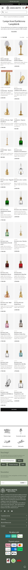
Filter (4, 37)
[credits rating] (19, 560)
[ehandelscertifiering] (13, 560)
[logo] (13, 8)
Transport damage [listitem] (13, 464)
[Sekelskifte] (14, 490)
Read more (14, 31)
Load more (14, 409)
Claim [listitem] (23, 464)
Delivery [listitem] (20, 460)
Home (5, 16)
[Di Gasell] (8, 561)
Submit (22, 482)
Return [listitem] (3, 464)
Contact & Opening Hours (7, 4)
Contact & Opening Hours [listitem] (8, 460)
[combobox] (15, 12)
